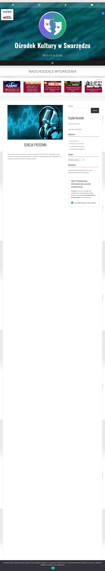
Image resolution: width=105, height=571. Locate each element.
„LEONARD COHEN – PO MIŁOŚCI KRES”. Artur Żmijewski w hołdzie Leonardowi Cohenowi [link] (32, 88)
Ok (53, 568)
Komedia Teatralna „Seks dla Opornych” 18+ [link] (93, 90)
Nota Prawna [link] (74, 141)
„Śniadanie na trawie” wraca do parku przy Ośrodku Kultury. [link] (73, 89)
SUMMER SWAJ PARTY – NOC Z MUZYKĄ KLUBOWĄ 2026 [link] (11, 90)
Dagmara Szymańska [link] (41, 149)
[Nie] (102, 566)
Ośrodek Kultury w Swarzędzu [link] (52, 45)
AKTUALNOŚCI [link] (41, 162)
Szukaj (70, 106)
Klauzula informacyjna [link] (77, 146)
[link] (13, 4)
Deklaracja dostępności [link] (77, 149)
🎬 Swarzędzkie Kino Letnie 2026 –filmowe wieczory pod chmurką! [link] (52, 89)
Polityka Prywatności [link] (77, 143)
